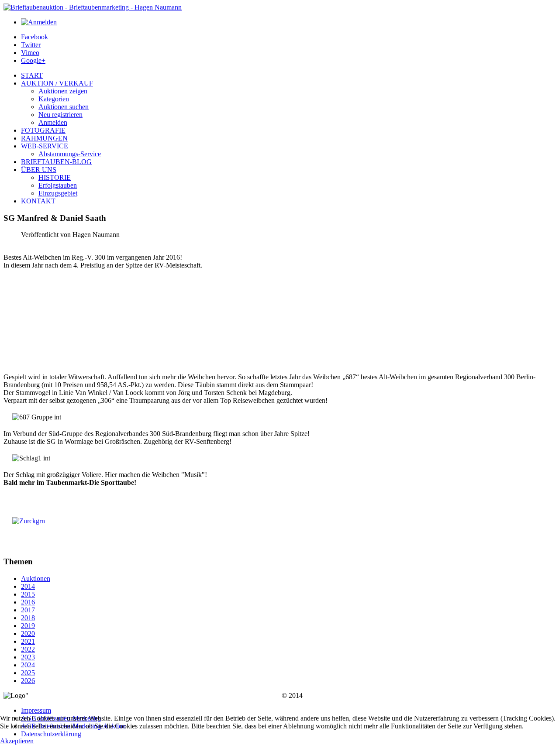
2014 (28, 586)
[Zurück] (28, 521)
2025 (28, 672)
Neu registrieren (60, 114)
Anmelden (52, 122)
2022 (28, 649)
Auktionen (35, 578)
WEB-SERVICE (44, 146)
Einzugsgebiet (57, 193)
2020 (28, 633)
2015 (28, 594)
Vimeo (30, 52)
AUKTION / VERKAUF (57, 83)
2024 (28, 665)
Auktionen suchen (63, 106)
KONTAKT (38, 201)
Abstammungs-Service (69, 154)
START (32, 75)
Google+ (33, 60)
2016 (28, 602)
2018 (28, 617)
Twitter (31, 44)
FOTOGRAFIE (43, 130)
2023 (28, 657)
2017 (28, 610)
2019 (28, 625)
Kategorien (53, 99)
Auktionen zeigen (62, 91)
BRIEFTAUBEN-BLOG (56, 161)
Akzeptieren (17, 741)
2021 (28, 641)
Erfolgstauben (57, 185)
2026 (28, 680)
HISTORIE (54, 177)
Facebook (34, 37)
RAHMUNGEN (44, 138)
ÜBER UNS (38, 169)
